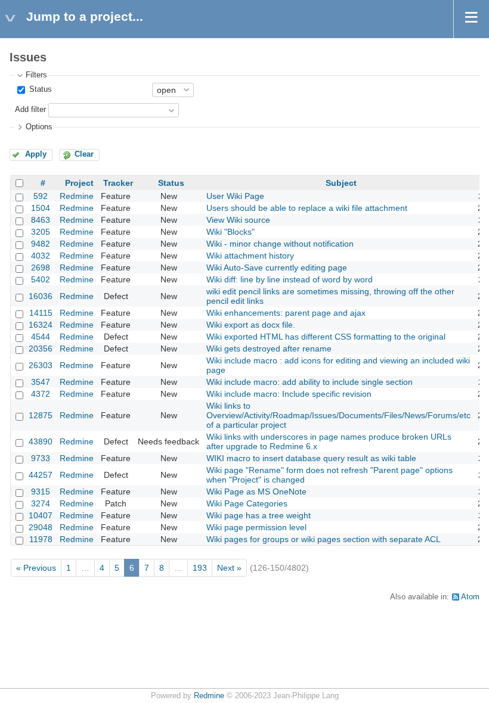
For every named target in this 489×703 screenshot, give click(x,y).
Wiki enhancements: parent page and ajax (286, 313)
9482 (40, 243)
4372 (40, 394)
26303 (40, 365)
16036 (40, 296)
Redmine (77, 196)
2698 (40, 267)
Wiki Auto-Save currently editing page (276, 267)
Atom (470, 597)
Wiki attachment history (250, 255)
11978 (40, 539)
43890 (40, 441)
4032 (40, 255)
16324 (40, 324)
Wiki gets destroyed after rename (269, 348)
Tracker (118, 183)
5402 (40, 279)
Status (39, 89)
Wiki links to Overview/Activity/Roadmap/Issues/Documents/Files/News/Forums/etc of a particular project (338, 415)
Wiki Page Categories (246, 503)
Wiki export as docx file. (250, 324)
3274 (40, 503)
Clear (84, 154)
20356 (40, 348)
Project (79, 183)
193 (200, 568)
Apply (36, 154)
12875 (40, 415)
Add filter (30, 109)
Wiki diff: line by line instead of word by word (289, 279)
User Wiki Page (235, 196)
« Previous (36, 568)
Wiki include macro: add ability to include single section (309, 382)
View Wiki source (238, 220)
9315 (40, 491)
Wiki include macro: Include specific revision (289, 394)
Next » (229, 568)
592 (40, 196)
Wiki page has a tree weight (258, 515)
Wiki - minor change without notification (280, 243)
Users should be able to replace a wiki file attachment (306, 208)
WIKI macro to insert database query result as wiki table (311, 458)
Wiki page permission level (256, 527)
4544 (40, 336)
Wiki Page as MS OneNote (256, 491)
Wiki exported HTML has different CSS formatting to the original (325, 336)
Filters (36, 75)
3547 (40, 382)
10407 (40, 515)
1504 (40, 208)
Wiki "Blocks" (230, 232)
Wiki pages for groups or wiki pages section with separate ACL (323, 539)
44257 (40, 475)
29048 (40, 527)
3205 (40, 232)
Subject (341, 183)
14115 (40, 313)
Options (39, 127)
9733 (40, 458)
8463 (40, 220)
